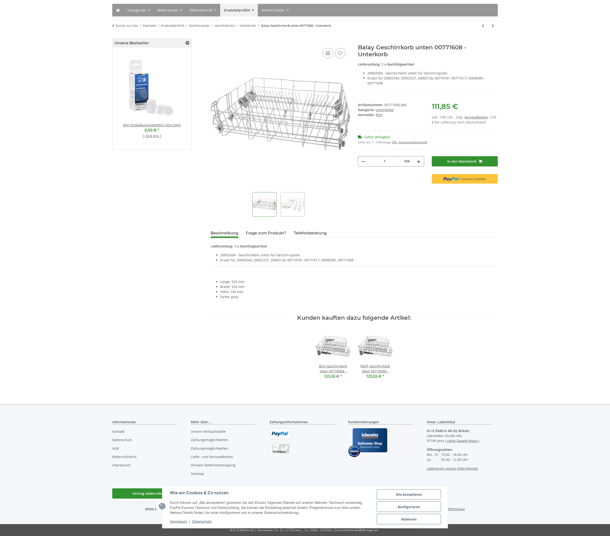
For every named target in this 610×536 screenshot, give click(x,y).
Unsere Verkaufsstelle (208, 431)
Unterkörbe (385, 110)
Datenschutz (202, 521)
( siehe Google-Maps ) (462, 440)
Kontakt (118, 431)
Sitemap (197, 473)
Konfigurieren (409, 507)
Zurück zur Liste (127, 25)
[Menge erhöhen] (418, 161)
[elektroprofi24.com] (118, 10)
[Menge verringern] (363, 161)
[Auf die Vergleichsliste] (328, 53)
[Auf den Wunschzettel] (340, 53)
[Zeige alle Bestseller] (187, 43)
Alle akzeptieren (409, 494)
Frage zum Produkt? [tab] (266, 233)
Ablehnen (409, 519)
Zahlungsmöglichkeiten (209, 440)
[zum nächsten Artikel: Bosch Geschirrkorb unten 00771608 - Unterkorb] (493, 26)
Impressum (178, 521)
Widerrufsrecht (124, 456)
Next (179, 100)
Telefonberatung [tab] (310, 233)
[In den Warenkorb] (214, 41)
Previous (124, 100)
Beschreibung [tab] (224, 233)
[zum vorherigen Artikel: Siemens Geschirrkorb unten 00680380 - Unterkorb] (483, 26)
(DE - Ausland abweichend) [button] (409, 142)
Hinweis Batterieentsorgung (213, 465)
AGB (115, 448)
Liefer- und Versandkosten (212, 456)
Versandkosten (476, 117)
